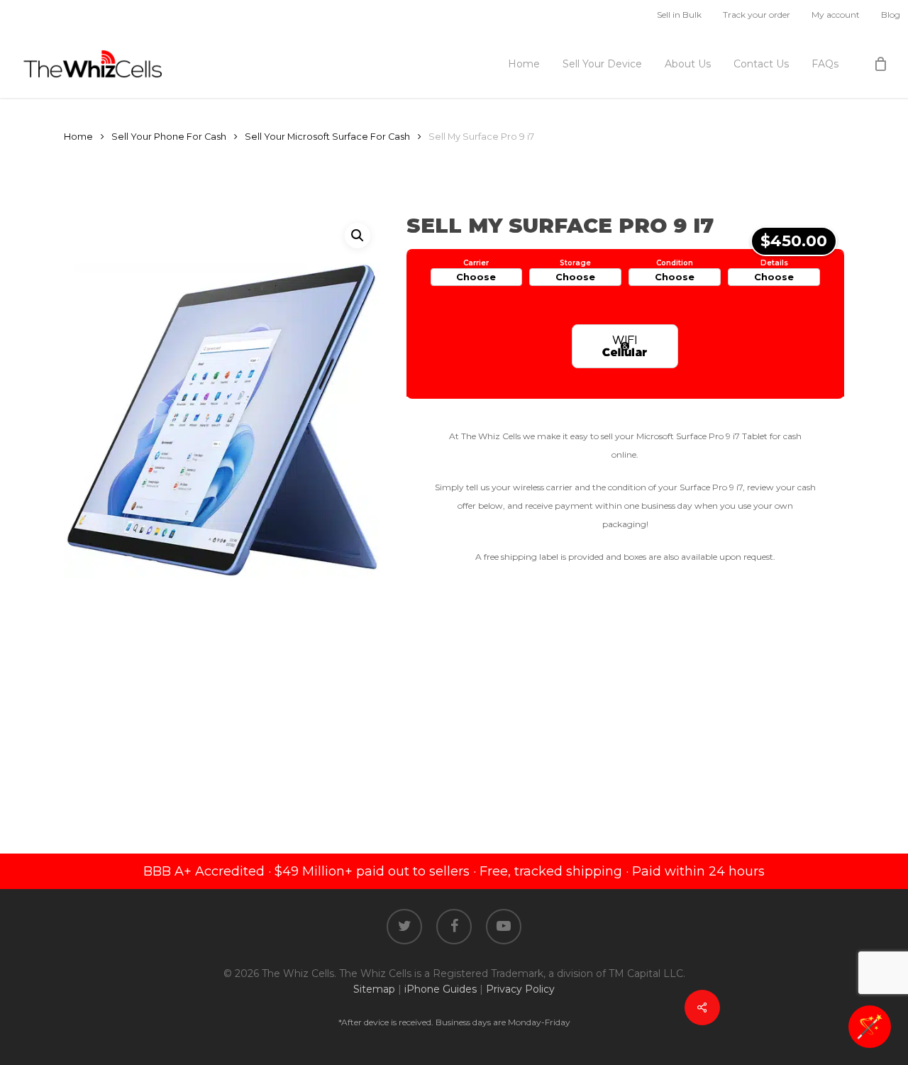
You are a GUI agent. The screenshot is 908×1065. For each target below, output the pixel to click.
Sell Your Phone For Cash (168, 136)
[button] (357, 235)
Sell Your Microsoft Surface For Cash (327, 136)
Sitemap (374, 989)
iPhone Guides (440, 989)
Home (78, 136)
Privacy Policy (520, 989)
